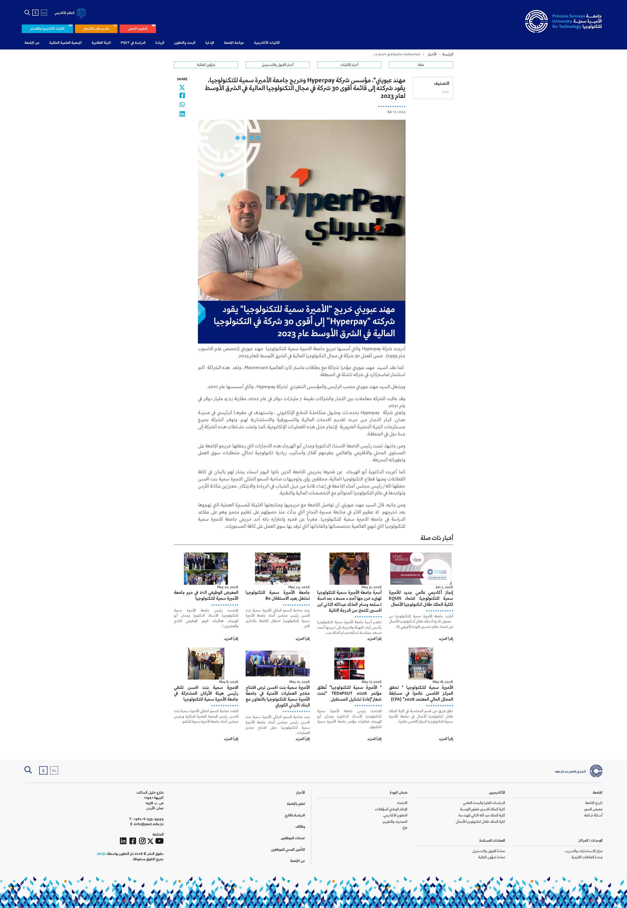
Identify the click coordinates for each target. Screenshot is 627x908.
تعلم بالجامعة (296, 804)
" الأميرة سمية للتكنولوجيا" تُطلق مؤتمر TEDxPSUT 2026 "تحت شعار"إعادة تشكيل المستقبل (349, 693)
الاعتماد (402, 803)
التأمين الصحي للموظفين (288, 849)
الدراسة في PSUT (133, 43)
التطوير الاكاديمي (395, 815)
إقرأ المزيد (446, 639)
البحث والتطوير (184, 43)
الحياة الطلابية (101, 43)
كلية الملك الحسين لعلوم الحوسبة (482, 809)
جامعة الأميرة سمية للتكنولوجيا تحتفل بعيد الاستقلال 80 (278, 595)
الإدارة (209, 43)
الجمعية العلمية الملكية (65, 43)
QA (404, 828)
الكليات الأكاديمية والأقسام (47, 28)
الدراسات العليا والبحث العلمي (484, 803)
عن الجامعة (31, 43)
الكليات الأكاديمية (267, 43)
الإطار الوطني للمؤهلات (391, 809)
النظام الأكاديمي (64, 13)
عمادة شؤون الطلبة (491, 857)
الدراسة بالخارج (295, 815)
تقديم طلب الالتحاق (96, 28)
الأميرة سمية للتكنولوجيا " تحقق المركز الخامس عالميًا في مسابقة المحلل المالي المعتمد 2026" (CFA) (421, 693)
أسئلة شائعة (593, 815)
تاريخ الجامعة (594, 803)
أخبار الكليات (349, 65)
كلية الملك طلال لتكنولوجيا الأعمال (480, 821)
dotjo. (101, 854)
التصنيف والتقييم (395, 821)
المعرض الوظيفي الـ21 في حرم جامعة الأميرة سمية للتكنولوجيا (206, 595)
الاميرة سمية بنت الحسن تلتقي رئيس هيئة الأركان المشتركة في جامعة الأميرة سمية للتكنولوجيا (206, 693)
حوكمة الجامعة (234, 43)
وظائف (300, 826)
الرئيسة (447, 54)
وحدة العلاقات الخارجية (587, 857)
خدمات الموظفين (293, 838)
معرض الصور (593, 809)
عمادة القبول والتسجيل (488, 851)
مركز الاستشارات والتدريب (584, 851)
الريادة (159, 43)
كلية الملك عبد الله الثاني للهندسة (481, 815)
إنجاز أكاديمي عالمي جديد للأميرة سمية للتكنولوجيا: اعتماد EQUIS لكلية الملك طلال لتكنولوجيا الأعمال (421, 598)
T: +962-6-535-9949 (146, 819)
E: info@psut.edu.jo (147, 824)
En (44, 13)
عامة (421, 65)
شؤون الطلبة (206, 65)
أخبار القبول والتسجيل (277, 65)
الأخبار (432, 54)
